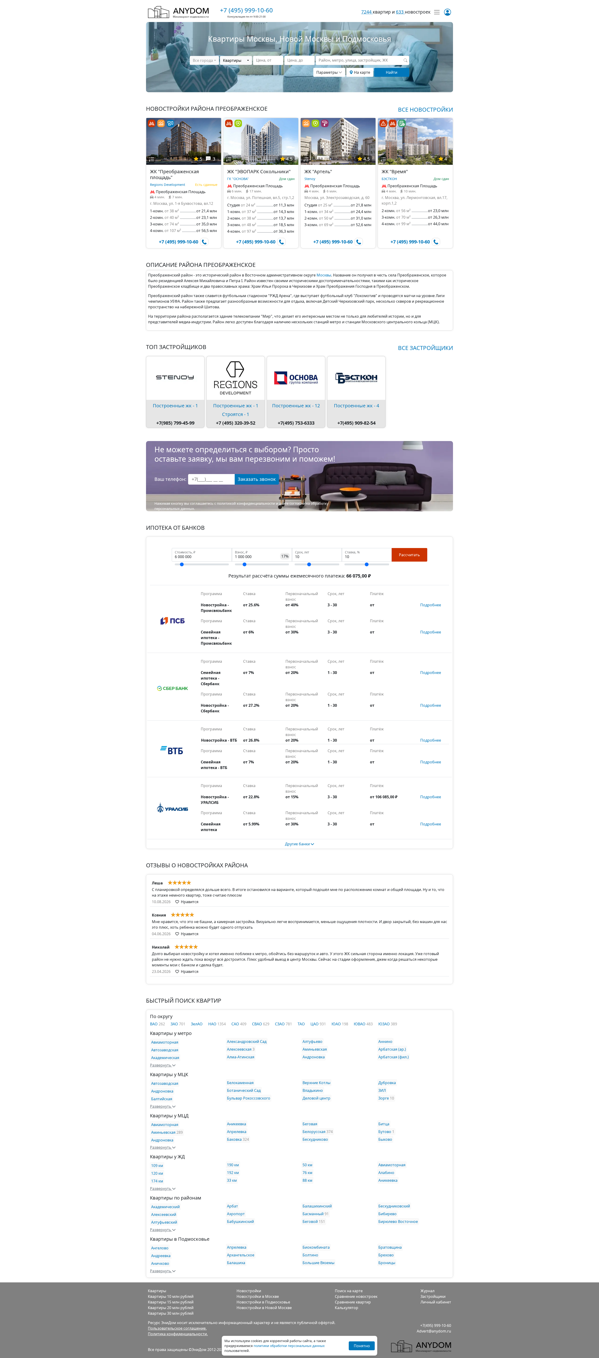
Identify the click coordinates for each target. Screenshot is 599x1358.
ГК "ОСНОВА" (238, 179)
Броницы (386, 1262)
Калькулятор (346, 1307)
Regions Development (167, 184)
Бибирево (387, 1213)
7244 (367, 12)
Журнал (427, 1290)
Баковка (234, 1139)
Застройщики (433, 1296)
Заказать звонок (257, 479)
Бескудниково (315, 1139)
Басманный (313, 1213)
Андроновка (314, 1057)
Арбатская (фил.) (393, 1057)
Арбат (232, 1206)
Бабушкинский (240, 1221)
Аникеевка (236, 1123)
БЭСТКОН (389, 179)
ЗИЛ (382, 1090)
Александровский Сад (247, 1041)
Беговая (310, 1123)
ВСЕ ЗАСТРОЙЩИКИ (425, 348)
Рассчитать (409, 554)
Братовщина (390, 1247)
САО (235, 1024)
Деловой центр (316, 1098)
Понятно (362, 1345)
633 (400, 12)
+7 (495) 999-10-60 (246, 10)
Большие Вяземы (318, 1262)
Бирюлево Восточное (398, 1221)
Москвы (324, 275)
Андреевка (161, 1255)
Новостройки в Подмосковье (263, 1302)
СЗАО (280, 1024)
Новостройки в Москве (258, 1296)
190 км (233, 1164)
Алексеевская (239, 1049)
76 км (307, 1172)
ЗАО (175, 1024)
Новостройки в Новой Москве (264, 1307)
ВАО (154, 1024)
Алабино (386, 1172)
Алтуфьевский (164, 1222)
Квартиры (157, 1290)
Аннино (385, 1041)
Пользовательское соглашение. (177, 1328)
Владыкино (313, 1090)
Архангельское (240, 1255)
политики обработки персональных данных (289, 1345)
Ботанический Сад (244, 1090)
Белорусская (314, 1131)
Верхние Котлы (316, 1082)
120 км (157, 1173)
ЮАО (337, 1024)
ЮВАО (360, 1024)
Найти (391, 72)
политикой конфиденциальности (246, 503)
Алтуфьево (312, 1041)
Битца (383, 1123)
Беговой (310, 1221)
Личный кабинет (435, 1302)
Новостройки (249, 1290)
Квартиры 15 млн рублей (171, 1302)
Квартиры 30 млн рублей (171, 1313)
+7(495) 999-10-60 (435, 1325)
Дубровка (387, 1082)
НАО (212, 1024)
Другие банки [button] (298, 843)
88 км (307, 1180)
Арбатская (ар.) (392, 1049)
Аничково (160, 1263)
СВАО (257, 1024)
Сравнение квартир (353, 1302)
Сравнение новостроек (356, 1296)
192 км (233, 1172)
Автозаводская (164, 1050)
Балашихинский (317, 1206)
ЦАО (315, 1024)
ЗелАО (197, 1024)
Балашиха (236, 1262)
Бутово (384, 1131)
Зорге (383, 1098)
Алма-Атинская (240, 1057)
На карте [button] (361, 72)
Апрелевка (236, 1131)
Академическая (165, 1057)
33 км (232, 1180)
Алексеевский (163, 1214)
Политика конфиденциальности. (178, 1333)
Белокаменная (240, 1082)
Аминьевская (315, 1049)
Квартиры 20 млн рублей (171, 1307)
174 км (157, 1181)
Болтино (310, 1255)
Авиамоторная (164, 1042)
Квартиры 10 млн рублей (171, 1296)
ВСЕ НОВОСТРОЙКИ (425, 109)
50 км (307, 1164)
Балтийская (161, 1098)
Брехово (386, 1255)
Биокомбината (316, 1247)
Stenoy (309, 179)
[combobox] (204, 60)
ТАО (301, 1024)
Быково (385, 1139)
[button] (151, 159)
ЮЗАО (384, 1024)
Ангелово (159, 1248)
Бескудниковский (394, 1206)
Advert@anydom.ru (434, 1331)
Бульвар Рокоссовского (248, 1098)
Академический (165, 1206)
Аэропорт (236, 1213)
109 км (157, 1165)
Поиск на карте (349, 1290)
